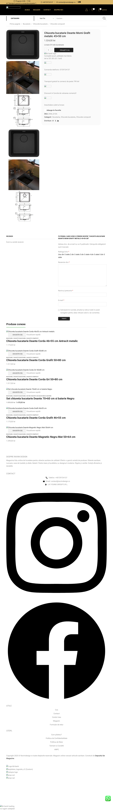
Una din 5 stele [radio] (64, 254)
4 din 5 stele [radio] (94, 254)
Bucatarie (26, 24)
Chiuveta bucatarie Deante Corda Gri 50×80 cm (34, 379)
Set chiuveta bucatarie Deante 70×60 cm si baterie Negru (40, 398)
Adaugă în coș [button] (17, 335)
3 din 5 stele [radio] (84, 254)
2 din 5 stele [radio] (74, 254)
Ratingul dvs (63, 252)
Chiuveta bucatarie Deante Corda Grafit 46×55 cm (36, 417)
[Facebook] (80, 2)
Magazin (36, 10)
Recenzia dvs (64, 262)
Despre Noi (58, 10)
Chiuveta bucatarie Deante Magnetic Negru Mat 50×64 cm (40, 436)
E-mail (61, 300)
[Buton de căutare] (104, 18)
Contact (47, 10)
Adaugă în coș (65, 50)
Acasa (27, 10)
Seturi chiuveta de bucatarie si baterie (38, 396)
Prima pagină (15, 24)
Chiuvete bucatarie (40, 24)
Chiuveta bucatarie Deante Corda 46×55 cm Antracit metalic (42, 341)
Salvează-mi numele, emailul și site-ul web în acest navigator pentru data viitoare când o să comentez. (80, 311)
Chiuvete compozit (57, 24)
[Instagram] (78, 2)
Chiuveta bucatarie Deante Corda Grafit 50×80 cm (36, 360)
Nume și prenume (65, 291)
